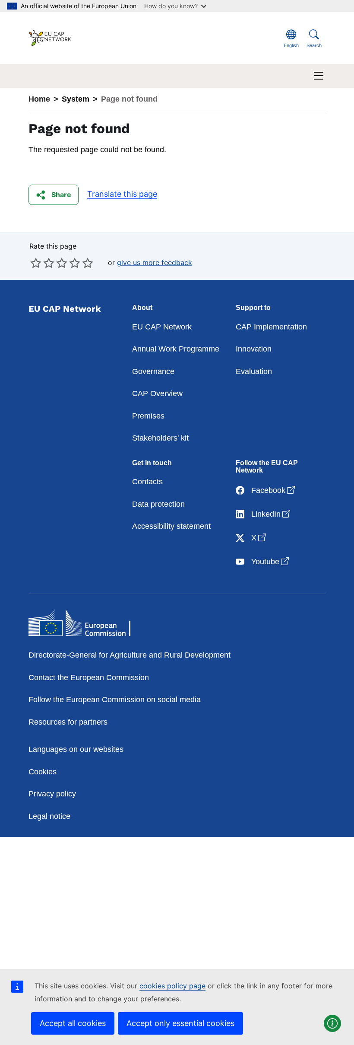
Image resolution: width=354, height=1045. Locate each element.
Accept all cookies (73, 1023)
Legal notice (49, 816)
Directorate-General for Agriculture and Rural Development (129, 655)
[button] (53, 195)
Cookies (42, 771)
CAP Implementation (271, 327)
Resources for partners (67, 722)
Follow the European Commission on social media (114, 699)
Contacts (147, 481)
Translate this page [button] (122, 193)
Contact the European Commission (88, 677)
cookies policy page (172, 985)
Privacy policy (52, 793)
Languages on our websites (75, 749)
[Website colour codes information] (332, 1023)
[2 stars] (42, 262)
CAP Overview (157, 393)
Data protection (158, 504)
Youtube (271, 561)
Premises (148, 416)
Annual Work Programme (175, 349)
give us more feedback (154, 262)
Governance (153, 371)
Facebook (274, 490)
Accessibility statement (171, 526)
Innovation (254, 349)
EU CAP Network (162, 327)
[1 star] (35, 262)
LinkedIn (271, 513)
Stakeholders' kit (160, 438)
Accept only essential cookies (180, 1023)
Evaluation (254, 371)
